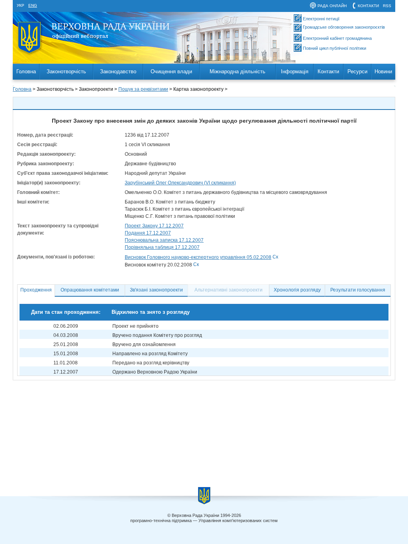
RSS (387, 6)
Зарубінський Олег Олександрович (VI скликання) (180, 183)
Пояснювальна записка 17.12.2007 (164, 240)
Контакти (328, 71)
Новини (383, 71)
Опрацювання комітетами (90, 290)
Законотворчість (66, 71)
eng (32, 5)
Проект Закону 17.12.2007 (154, 226)
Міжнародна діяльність (237, 71)
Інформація (294, 71)
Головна (26, 71)
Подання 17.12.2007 (148, 233)
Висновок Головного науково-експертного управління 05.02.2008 (198, 257)
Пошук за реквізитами (143, 89)
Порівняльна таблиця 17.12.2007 (162, 247)
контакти (368, 6)
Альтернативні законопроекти (228, 290)
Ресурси (357, 71)
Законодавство (118, 71)
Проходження (36, 290)
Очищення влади (171, 71)
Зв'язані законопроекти (156, 290)
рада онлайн (332, 6)
